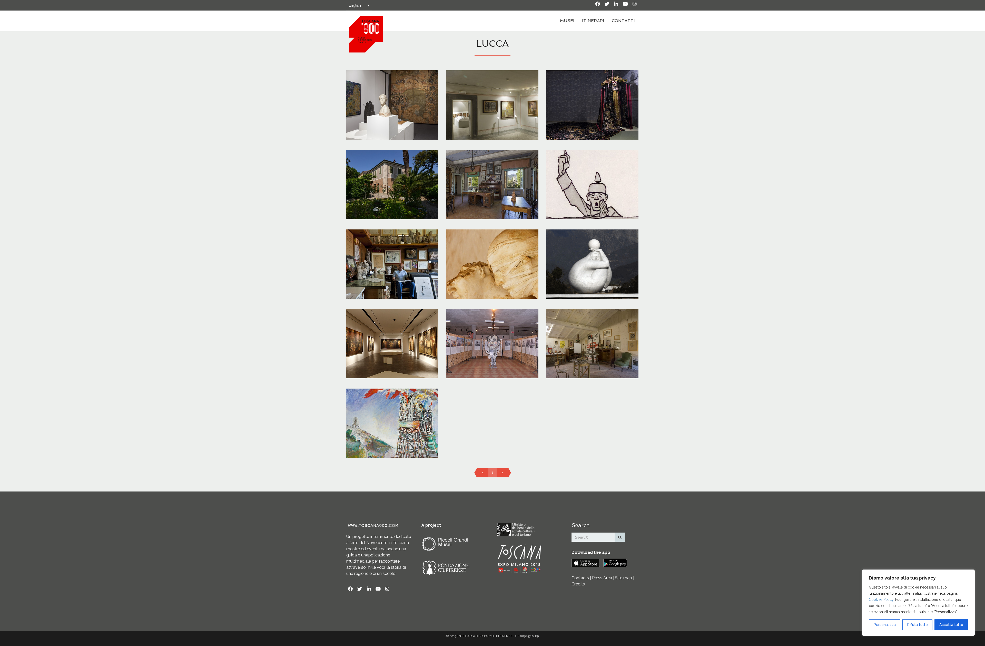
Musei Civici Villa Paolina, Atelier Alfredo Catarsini (592, 336)
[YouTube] (625, 4)
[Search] (620, 537)
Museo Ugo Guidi (392, 251)
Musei (567, 20)
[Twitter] (606, 4)
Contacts (580, 577)
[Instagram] (634, 4)
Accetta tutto (951, 625)
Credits (578, 584)
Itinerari (593, 20)
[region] (918, 603)
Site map (623, 577)
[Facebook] (597, 4)
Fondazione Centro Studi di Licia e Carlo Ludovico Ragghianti (392, 98)
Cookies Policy (881, 599)
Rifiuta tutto (917, 625)
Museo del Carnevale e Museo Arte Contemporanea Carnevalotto (492, 343)
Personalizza (885, 625)
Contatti (623, 20)
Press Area (602, 577)
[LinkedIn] (616, 4)
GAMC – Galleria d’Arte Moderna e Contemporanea (392, 336)
